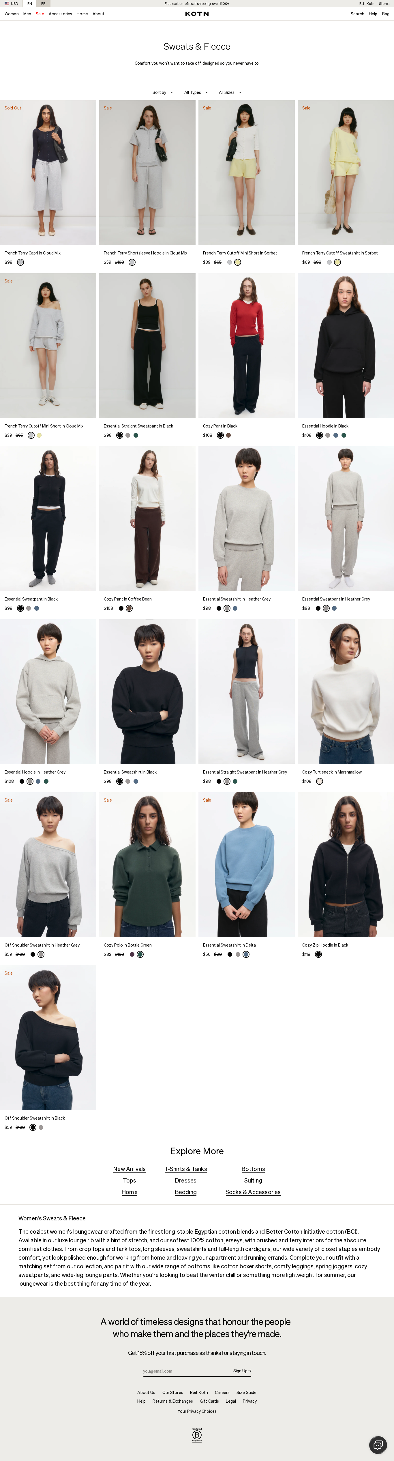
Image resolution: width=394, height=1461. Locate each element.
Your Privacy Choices (197, 1411)
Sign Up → (242, 1370)
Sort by (159, 92)
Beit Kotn (366, 3)
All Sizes (226, 92)
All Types (192, 92)
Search (357, 13)
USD (14, 3)
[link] (48, 105)
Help (373, 13)
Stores (384, 3)
